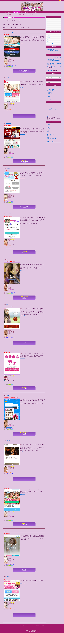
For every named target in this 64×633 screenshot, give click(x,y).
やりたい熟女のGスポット (52, 109)
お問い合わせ (42, 625)
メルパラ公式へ (24, 615)
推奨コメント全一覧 (50, 90)
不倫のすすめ (10, 12)
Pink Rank (49, 110)
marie (7, 304)
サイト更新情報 (49, 92)
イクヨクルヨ (8, 213)
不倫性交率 (48, 127)
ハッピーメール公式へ (24, 569)
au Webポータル (50, 115)
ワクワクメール (9, 349)
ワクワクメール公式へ (24, 388)
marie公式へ (24, 343)
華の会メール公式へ (24, 161)
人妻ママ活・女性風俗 (50, 141)
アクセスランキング (50, 97)
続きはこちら (49, 116)
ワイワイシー (9, 485)
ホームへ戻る (49, 99)
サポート (48, 131)
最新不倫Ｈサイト (16, 12)
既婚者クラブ (8, 440)
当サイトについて (35, 12)
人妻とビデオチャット (50, 134)
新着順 (49, 35)
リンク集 (48, 96)
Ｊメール (7, 77)
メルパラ (8, 576)
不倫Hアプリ (50, 39)
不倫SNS (49, 41)
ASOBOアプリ (9, 395)
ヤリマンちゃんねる (51, 114)
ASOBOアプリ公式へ (24, 433)
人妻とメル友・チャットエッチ (52, 137)
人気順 (49, 33)
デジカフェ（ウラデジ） (11, 32)
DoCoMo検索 (50, 108)
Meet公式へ (24, 297)
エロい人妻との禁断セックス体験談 (52, 50)
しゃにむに (49, 111)
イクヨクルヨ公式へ (24, 252)
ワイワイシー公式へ (24, 524)
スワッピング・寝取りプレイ (51, 138)
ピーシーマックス (9, 168)
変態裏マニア (50, 113)
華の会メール (8, 123)
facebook (49, 112)
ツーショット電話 (50, 43)
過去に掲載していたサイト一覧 (52, 89)
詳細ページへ (22, 43)
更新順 (49, 37)
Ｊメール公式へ (24, 116)
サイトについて (27, 625)
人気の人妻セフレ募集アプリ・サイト (54, 31)
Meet (7, 259)
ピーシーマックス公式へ (24, 207)
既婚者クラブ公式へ (24, 479)
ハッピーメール (9, 531)
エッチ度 (48, 128)
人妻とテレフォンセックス (51, 135)
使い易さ (48, 130)
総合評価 (48, 124)
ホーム (5, 12)
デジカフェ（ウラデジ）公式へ (24, 70)
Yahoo (49, 107)
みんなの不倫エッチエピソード (26, 12)
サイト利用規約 (49, 93)
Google (49, 106)
